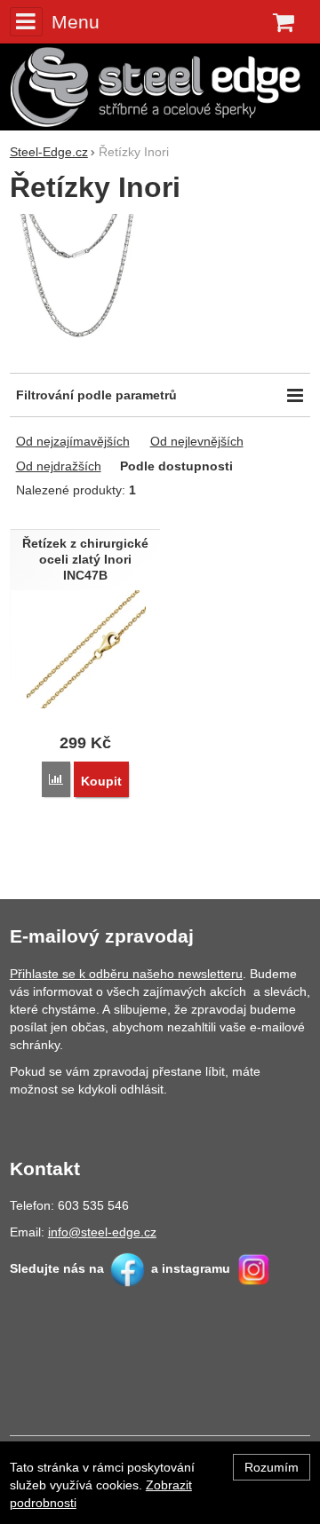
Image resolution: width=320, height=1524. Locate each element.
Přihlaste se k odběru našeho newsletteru (126, 974)
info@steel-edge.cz (102, 1232)
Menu (76, 22)
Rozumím (271, 1467)
